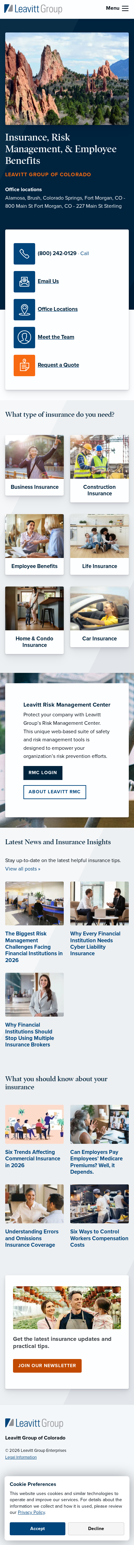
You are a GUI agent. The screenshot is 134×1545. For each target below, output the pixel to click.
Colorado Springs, (64, 198)
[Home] (34, 1423)
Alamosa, (16, 198)
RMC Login (43, 772)
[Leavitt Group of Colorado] (33, 9)
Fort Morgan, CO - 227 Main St (69, 206)
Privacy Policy (31, 1512)
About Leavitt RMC (55, 792)
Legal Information (21, 1457)
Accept (37, 1528)
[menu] (125, 8)
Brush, (35, 198)
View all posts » (22, 869)
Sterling (113, 206)
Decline (96, 1528)
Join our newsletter (47, 1365)
